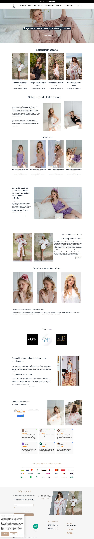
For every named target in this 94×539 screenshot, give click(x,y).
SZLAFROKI (23, 6)
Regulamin (50, 528)
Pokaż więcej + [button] (32, 386)
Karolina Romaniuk (63, 429)
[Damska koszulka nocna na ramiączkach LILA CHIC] (20, 154)
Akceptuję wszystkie (5, 534)
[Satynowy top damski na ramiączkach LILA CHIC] (74, 154)
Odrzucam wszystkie (13, 534)
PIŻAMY (40, 6)
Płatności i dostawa (53, 525)
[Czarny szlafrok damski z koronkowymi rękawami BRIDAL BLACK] (38, 66)
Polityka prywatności (53, 529)
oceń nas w (20, 416)
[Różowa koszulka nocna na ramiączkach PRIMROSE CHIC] (56, 66)
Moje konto (51, 524)
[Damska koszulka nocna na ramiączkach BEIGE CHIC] (38, 154)
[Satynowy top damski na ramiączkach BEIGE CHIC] (56, 154)
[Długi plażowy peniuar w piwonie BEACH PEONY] (74, 66)
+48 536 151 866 (70, 526)
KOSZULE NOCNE (49, 6)
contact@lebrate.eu (71, 525)
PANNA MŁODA (32, 6)
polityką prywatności (27, 511)
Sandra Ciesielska (46, 443)
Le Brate (13, 7)
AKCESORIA (59, 6)
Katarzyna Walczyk (46, 429)
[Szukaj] (78, 6)
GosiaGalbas (34, 537)
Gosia (26, 429)
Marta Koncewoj (63, 443)
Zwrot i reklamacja (53, 527)
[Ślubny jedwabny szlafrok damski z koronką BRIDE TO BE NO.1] (20, 66)
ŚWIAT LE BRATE (69, 6)
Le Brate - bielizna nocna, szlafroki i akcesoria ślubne (28, 409)
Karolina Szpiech (28, 443)
